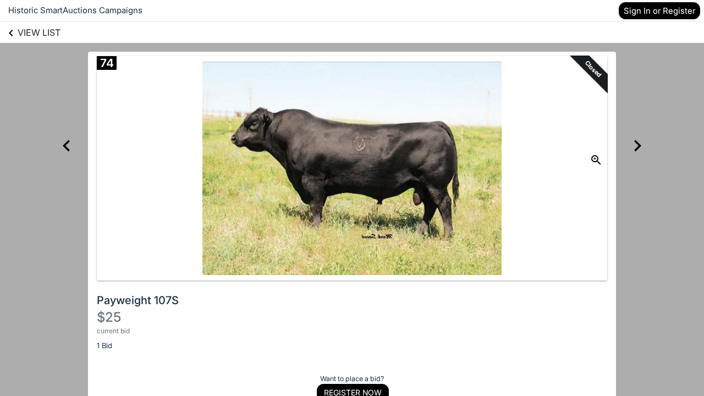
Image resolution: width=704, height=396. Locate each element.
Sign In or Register (659, 11)
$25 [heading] (109, 317)
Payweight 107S (138, 300)
